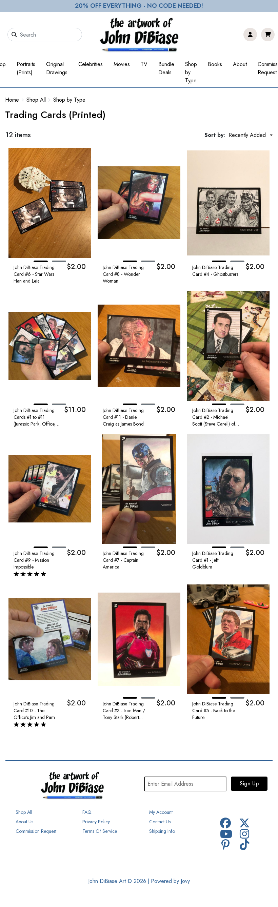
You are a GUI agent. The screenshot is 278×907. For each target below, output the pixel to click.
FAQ (87, 812)
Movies (122, 64)
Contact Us (160, 821)
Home (12, 100)
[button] (41, 261)
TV (144, 64)
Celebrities (90, 64)
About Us (24, 821)
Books (215, 64)
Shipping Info (162, 831)
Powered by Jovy (170, 881)
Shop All (36, 100)
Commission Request (36, 831)
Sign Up (249, 783)
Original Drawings (56, 68)
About (240, 64)
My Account (161, 812)
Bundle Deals (166, 68)
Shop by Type (191, 72)
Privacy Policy (96, 821)
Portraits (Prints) (26, 68)
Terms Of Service (99, 831)
